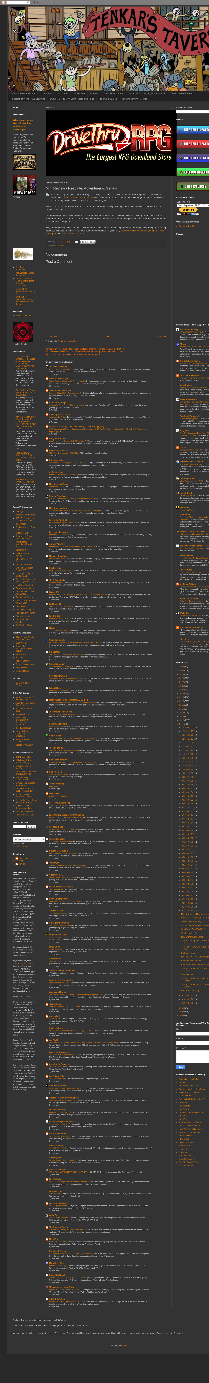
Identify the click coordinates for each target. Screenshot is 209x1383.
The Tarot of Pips (56, 889)
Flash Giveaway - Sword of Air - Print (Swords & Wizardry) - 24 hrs (25, 456)
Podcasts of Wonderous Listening (28, 98)
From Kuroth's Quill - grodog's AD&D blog (68, 700)
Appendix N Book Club (189, 1079)
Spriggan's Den (56, 827)
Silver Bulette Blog (57, 1134)
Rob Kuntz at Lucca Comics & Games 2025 (66, 817)
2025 (181, 671)
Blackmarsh (21, 524)
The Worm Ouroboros (58, 961)
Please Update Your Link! (59, 1206)
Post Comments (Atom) (68, 341)
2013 (181, 716)
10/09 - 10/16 (188, 769)
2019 (181, 693)
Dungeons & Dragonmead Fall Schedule (65, 1055)
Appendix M (54, 1016)
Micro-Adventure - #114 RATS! (61, 666)
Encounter (20, 657)
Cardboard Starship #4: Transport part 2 (65, 393)
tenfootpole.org (56, 472)
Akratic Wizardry (57, 544)
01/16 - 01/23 (188, 995)
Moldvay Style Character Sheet (23, 778)
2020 (181, 690)
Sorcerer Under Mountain (191, 462)
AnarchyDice (55, 1158)
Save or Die (184, 1149)
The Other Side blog (58, 367)
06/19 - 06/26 (188, 830)
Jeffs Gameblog (56, 784)
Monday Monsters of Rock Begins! (194, 387)
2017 (181, 701)
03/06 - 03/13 (188, 888)
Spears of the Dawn (24, 745)
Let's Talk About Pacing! (58, 1148)
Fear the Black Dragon (189, 1092)
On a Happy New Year (58, 774)
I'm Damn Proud (188, 953)
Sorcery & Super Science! (61, 803)
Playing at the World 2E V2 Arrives (63, 853)
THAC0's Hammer (187, 1159)
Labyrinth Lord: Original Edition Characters (22, 733)
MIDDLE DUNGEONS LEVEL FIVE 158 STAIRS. (68, 1172)
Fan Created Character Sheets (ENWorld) (26, 773)
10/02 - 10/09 (188, 773)
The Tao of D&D (56, 748)
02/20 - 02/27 (188, 895)
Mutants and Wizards (57, 805)
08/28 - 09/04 (188, 792)
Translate (24, 847)
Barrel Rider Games (113, 93)
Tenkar (22, 864)
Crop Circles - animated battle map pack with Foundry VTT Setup (26, 300)
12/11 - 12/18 (188, 735)
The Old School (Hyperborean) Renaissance (67, 654)
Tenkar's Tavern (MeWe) (134, 98)
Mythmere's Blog (188, 584)
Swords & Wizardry (23, 963)
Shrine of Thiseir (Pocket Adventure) (24, 795)
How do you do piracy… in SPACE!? (63, 829)
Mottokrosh (185, 515)
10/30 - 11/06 (188, 758)
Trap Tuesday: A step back (60, 1136)
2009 (181, 1012)
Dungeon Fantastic (58, 438)
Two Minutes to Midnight (192, 921)
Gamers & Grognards (59, 1052)
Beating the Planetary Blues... (61, 570)
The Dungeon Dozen (58, 1227)
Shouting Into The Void (59, 414)
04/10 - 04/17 (188, 869)
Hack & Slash (55, 772)
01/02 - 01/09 (188, 1003)
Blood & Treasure (23, 728)
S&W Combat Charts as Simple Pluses (25, 638)
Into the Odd (54, 616)
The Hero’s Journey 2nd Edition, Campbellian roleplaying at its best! (76, 995)
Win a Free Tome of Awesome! (192, 601)
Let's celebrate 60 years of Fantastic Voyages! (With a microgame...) (76, 511)
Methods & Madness (58, 556)
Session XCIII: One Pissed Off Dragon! (64, 1290)
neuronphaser (55, 1191)
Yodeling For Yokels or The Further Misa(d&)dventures (71, 1254)
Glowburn (183, 1102)
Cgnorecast (184, 1082)
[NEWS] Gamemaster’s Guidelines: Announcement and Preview (74, 499)
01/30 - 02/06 (188, 907)
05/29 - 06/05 (188, 842)
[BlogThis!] (84, 242)
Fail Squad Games (57, 1110)
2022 (181, 682)
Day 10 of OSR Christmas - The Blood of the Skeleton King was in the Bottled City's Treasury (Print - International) (25, 363)
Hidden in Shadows (58, 760)
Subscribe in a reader (22, 316)
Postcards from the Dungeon (191, 1122)
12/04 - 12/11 (188, 739)
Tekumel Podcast (186, 1155)
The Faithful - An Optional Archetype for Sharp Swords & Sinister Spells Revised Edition (83, 1043)
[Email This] (81, 242)
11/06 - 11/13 (188, 754)
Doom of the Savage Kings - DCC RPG (25, 537)
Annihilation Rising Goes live (60, 1112)
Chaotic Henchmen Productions (64, 1098)
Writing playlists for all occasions (62, 877)
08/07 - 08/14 (188, 804)
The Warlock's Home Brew (61, 1287)
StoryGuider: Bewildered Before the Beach (25, 291)
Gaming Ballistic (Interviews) (191, 1099)
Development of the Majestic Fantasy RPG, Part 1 (69, 463)
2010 (181, 1008)
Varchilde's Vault (56, 839)
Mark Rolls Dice (56, 1263)
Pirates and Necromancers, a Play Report (66, 901)
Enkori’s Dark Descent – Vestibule (63, 475)
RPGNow (120, 349)
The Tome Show (186, 1166)
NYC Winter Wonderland (192, 937)
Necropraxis (55, 959)
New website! (54, 1194)
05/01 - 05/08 (188, 857)
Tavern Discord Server (181, 93)
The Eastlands (22, 606)
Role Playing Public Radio (190, 1129)
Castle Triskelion (57, 1170)
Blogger (124, 1346)
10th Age (19, 511)
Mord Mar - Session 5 (58, 1242)
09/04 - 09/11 (188, 788)
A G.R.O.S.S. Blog (57, 1299)
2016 (181, 705)
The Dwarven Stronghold (191, 627)
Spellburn (183, 1152)
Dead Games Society (188, 1086)
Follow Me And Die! (58, 520)
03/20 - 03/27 (188, 880)
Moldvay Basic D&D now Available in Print (65, 678)
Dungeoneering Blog (57, 1079)
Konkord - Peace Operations (60, 618)
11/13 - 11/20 (188, 750)
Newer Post (52, 337)
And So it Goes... (188, 974)
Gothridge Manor (57, 664)
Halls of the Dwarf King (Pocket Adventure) (26, 801)
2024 (181, 674)
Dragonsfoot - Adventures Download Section (25, 544)
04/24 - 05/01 (188, 861)
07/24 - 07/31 (188, 811)
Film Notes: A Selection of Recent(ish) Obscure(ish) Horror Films (75, 642)
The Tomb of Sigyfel (24, 625)
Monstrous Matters (58, 508)
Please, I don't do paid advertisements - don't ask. (69, 1182)
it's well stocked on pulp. (73, 233)
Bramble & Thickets (58, 1251)
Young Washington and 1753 (60, 630)
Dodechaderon (22, 661)
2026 (181, 667)
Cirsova (183, 344)
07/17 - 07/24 (188, 815)
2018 (181, 697)
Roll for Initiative (186, 1136)
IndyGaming (54, 947)
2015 (181, 709)
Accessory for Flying (57, 417)
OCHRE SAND (55, 1019)
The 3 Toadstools (57, 580)
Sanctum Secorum (187, 1142)
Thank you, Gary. (187, 510)
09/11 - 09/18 (188, 784)
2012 (181, 720)
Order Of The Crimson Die (61, 980)
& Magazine (21, 654)
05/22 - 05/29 (188, 846)
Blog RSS (184, 639)
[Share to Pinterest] (94, 242)
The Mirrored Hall (23, 616)
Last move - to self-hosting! (60, 925)
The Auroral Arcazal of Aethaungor (25, 593)
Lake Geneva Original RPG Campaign (66, 815)
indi (54, 246)
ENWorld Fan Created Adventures (25, 784)
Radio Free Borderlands (189, 1126)
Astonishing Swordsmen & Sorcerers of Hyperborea (22, 721)
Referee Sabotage (56, 726)
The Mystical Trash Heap (60, 712)
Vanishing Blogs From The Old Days (63, 522)
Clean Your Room (56, 949)
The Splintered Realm (190, 361)
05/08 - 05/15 (188, 853)
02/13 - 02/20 (188, 899)
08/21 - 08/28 (188, 796)
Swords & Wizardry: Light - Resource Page (72, 98)
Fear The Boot (185, 1096)
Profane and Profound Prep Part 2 (62, 1160)
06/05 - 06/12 (188, 838)
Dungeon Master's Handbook (192, 1089)
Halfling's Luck (56, 1028)
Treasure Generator (24, 811)
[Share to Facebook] (90, 242)
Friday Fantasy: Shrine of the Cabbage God (66, 381)
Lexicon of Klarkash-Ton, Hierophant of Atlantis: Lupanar (71, 865)
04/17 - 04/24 (188, 865)
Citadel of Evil (22, 533)
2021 (181, 686)
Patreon (94, 93)
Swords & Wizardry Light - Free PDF (147, 93)
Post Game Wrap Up (190, 990)
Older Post (161, 337)
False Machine (56, 604)
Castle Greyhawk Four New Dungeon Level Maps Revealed (73, 702)
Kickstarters (63, 93)
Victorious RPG (56, 875)
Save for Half (184, 1146)
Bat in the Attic (56, 460)
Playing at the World (58, 851)
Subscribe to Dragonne (58, 535)
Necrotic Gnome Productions (62, 971)
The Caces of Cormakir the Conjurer (26, 602)
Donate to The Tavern (188, 226)
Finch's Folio (55, 1179)
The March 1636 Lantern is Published (64, 750)
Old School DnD (56, 1076)
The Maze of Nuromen (25, 613)
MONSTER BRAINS (58, 935)
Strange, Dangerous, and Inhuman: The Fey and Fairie (71, 1031)
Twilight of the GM (57, 911)
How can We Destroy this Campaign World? (66, 1230)
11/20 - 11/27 (188, 746)
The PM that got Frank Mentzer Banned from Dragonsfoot (25, 392)
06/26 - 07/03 (188, 827)
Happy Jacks (184, 1106)
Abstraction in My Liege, (59, 690)
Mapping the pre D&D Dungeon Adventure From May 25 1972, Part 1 (76, 762)
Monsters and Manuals (59, 484)
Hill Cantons (54, 652)
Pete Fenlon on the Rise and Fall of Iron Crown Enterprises (72, 546)
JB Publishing (55, 1004)
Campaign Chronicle (58, 1086)
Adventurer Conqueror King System (25, 704)
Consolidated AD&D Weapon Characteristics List (68, 714)
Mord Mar (53, 1239)
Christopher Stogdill (24, 859)
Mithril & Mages (22, 671)
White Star (79, 93)
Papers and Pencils (58, 724)
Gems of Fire (21, 550)
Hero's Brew (184, 1109)
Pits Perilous (55, 568)
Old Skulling (54, 1040)
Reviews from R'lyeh (58, 379)
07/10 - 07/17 (188, 819)
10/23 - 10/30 (188, 762)
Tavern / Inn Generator (25, 664)
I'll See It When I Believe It (61, 887)
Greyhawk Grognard (58, 532)
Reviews (48, 93)
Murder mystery (55, 583)
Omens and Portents (58, 992)
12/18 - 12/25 (188, 731)
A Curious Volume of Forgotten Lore (24, 698)
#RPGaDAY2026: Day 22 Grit (61, 369)
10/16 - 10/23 (188, 765)
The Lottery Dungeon (25, 610)
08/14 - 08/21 (188, 800)
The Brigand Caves (24, 597)
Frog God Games (108, 98)
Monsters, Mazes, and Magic (193, 531)
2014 (181, 712)
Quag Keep (54, 793)
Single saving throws (57, 559)
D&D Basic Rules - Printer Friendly (24, 761)
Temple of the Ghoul (24, 585)
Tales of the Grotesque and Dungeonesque (25, 580)
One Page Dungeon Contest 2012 (24, 574)
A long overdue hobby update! (61, 841)
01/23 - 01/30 (188, 910)
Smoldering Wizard (58, 676)
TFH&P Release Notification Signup (194, 558)
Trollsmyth (54, 863)
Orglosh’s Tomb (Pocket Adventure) (24, 807)
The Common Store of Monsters (62, 606)
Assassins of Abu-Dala (25, 515)
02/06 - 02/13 (188, 903)
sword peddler (186, 555)
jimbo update (54, 786)
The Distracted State (190, 933)
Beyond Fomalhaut (58, 496)
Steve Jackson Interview (59, 983)
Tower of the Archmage (60, 390)
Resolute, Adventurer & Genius (78, 197)
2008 (181, 1015)
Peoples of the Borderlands (22, 268)
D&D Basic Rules (23, 757)
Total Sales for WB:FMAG (59, 1218)
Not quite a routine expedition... (192, 548)
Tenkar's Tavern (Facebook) (24, 93)
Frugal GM (54, 592)
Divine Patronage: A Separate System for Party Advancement (73, 738)
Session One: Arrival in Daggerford (194, 363)
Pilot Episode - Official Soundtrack (25, 274)
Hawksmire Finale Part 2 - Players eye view (66, 405)
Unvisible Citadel (57, 1275)
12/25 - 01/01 (188, 727)
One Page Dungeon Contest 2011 (24, 569)
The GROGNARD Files (189, 1162)
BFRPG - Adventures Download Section (25, 519)
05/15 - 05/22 (188, 849)
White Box (54, 1215)
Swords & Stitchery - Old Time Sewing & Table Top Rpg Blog (76, 427)
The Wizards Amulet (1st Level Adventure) (25, 790)
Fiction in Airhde (55, 1067)
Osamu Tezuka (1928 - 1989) (61, 937)
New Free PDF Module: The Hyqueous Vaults (67, 1278)
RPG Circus (184, 1139)
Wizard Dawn (21, 667)
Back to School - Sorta (191, 961)
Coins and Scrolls (57, 640)
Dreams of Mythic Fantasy (61, 1122)
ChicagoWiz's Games (59, 923)
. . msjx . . (184, 447)
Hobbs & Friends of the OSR (191, 1112)
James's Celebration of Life (60, 1124)
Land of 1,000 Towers (25, 564)
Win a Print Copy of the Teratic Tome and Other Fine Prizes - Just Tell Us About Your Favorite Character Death (26, 423)
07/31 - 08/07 (188, 807)
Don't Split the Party (58, 899)
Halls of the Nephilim (58, 451)
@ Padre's (184, 507)
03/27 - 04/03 (188, 876)
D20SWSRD (21, 643)
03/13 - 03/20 (188, 884)
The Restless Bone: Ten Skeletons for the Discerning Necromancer (25, 282)
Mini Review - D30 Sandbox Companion (25, 480)
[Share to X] (87, 242)
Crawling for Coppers (59, 1064)
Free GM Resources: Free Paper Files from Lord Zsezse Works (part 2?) (78, 594)
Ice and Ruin (55, 688)
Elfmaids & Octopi (57, 403)
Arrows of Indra (22, 714)
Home (106, 337)
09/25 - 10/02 (188, 777)
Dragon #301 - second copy (60, 796)
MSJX (52, 628)
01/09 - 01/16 (188, 999)
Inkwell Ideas (186, 385)
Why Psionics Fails (57, 487)
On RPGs (183, 1116)
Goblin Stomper (56, 1146)
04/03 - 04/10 (188, 872)
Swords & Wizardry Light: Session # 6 (64, 1302)
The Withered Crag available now (62, 1100)
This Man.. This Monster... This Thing (64, 453)
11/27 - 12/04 (188, 743)
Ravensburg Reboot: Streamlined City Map (66, 1088)
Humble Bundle (57, 352)
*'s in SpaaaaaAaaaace (58, 913)
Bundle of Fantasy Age (58, 1266)
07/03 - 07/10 (188, 823)
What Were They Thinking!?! (193, 929)
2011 (181, 724)
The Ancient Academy (25, 588)
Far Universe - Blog (189, 598)
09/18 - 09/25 (188, 781)
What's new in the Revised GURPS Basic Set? (67, 441)
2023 (181, 678)
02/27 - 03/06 (188, 891)
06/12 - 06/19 (188, 834)
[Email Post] (76, 242)
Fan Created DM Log (25, 815)
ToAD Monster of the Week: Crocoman (64, 1007)
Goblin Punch (55, 736)
